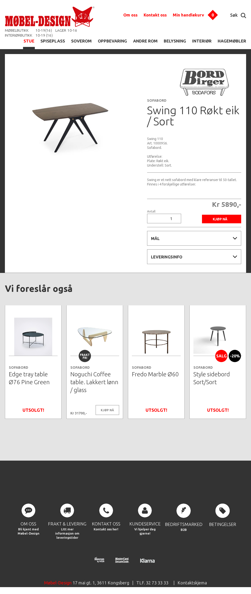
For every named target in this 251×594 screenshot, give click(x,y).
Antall (151, 211)
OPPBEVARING (112, 41)
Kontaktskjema (192, 582)
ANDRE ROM (145, 41)
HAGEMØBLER (232, 41)
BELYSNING (175, 41)
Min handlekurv (188, 15)
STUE (29, 41)
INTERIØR (202, 41)
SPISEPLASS (52, 41)
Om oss (130, 15)
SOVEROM (81, 41)
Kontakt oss (155, 15)
